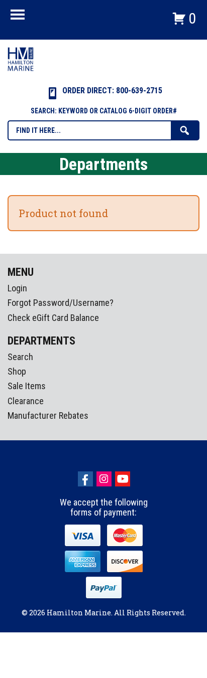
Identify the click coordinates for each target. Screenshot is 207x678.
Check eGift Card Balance (53, 317)
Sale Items (27, 386)
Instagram (104, 478)
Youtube (122, 478)
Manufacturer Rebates (48, 415)
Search (20, 357)
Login (17, 288)
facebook (85, 478)
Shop (17, 371)
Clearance (26, 401)
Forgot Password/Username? (61, 302)
